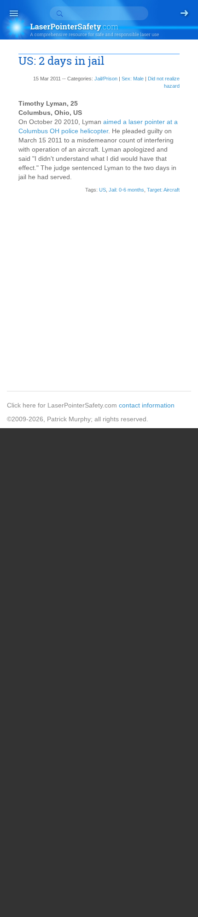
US (102, 189)
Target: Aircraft (163, 189)
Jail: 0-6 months (126, 189)
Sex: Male (133, 78)
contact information (147, 405)
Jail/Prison (105, 78)
